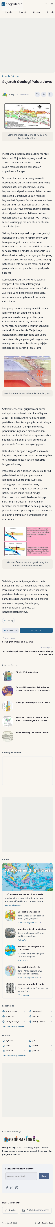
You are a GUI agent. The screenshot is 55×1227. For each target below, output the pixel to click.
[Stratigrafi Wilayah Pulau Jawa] (7, 710)
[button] (10, 630)
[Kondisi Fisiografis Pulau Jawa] (7, 741)
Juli (34, 1040)
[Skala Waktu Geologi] (7, 680)
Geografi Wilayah (13, 905)
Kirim (43, 1176)
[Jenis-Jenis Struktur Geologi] (10, 937)
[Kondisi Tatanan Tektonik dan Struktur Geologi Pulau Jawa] (7, 726)
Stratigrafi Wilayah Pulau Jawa (17, 641)
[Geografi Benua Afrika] (10, 975)
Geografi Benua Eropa (29, 911)
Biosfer (36, 12)
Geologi (10, 620)
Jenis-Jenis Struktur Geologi (32, 929)
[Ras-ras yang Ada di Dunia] (10, 992)
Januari (36, 1050)
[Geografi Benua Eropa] (10, 920)
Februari (9, 1050)
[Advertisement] (27, 45)
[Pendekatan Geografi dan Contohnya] (10, 955)
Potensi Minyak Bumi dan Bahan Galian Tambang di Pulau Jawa (33, 689)
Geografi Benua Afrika (29, 967)
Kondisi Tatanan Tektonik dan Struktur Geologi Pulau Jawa (32, 719)
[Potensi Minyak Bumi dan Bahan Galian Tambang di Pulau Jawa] (7, 695)
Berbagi (38, 630)
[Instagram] (16, 1188)
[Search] (46, 4)
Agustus (9, 1040)
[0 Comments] (37, 94)
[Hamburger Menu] (51, 4)
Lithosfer (9, 12)
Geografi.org (12, 4)
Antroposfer (24, 995)
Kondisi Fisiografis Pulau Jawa (32, 732)
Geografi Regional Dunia (29, 922)
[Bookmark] (50, 94)
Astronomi (37, 1011)
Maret (35, 1045)
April (8, 1045)
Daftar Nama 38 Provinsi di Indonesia (24, 894)
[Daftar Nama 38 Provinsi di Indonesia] (27, 890)
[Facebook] (6, 1188)
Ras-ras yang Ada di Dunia (31, 984)
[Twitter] (11, 1188)
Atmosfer (23, 12)
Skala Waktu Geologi (27, 672)
